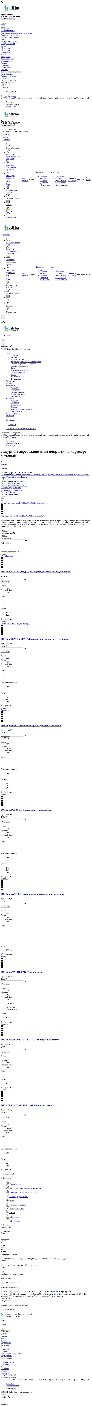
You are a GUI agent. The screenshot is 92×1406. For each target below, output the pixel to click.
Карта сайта (6, 1343)
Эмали (9, 477)
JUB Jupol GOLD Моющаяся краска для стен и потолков (31, 725)
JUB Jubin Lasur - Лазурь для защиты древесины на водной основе (36, 571)
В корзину (5, 581)
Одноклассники (12, 104)
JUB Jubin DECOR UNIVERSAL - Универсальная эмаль (30, 1039)
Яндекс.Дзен (11, 106)
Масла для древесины (51, 475)
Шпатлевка (16, 477)
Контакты (5, 1373)
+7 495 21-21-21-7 (9, 80)
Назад (15, 355)
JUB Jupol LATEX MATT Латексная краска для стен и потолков (35, 639)
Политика (5, 1369)
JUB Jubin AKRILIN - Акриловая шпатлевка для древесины (32, 894)
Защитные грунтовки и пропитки (28, 475)
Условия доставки (8, 1364)
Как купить (15, 390)
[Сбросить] (2, 1329)
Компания (15, 403)
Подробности (6, 538)
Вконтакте (10, 102)
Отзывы (4, 1351)
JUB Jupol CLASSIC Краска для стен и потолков (26, 810)
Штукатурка (26, 477)
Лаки (62, 475)
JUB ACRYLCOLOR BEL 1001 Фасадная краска (26, 1105)
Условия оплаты (7, 1362)
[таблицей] (6, 496)
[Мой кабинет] (2, 320)
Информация (6, 1358)
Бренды (4, 1341)
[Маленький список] (2, 499)
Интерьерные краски (72, 475)
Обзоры (4, 1371)
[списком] (4, 496)
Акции (4, 1338)
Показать (5, 1332)
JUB (7, 588)
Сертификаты (6, 1356)
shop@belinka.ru (9, 96)
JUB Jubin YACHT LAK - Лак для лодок (22, 972)
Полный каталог (7, 475)
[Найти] (3, 26)
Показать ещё (9, 1174)
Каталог (14, 357)
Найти (4, 1397)
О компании (6, 1349)
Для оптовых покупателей (12, 1354)
